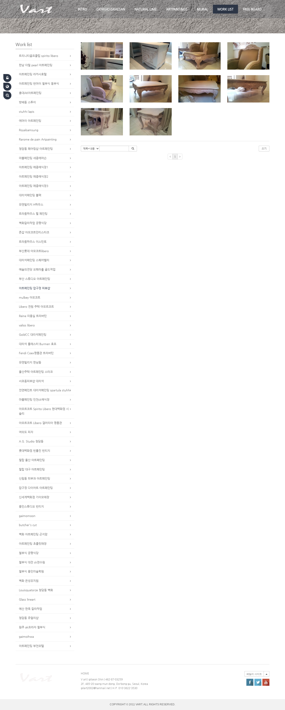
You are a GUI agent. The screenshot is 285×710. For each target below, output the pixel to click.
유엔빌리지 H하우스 (31, 204)
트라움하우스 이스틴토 (33, 241)
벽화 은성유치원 (29, 580)
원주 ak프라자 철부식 (32, 627)
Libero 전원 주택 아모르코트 (36, 306)
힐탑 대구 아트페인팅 (32, 469)
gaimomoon (27, 515)
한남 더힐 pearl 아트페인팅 (35, 65)
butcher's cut (28, 525)
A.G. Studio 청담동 (31, 441)
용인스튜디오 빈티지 (31, 506)
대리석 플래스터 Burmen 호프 (37, 344)
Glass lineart (27, 599)
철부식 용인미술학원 (31, 571)
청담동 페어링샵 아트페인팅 (36, 148)
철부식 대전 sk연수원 (32, 562)
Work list (225, 9)
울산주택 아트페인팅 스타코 (36, 371)
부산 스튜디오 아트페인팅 (34, 278)
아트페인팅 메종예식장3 (33, 185)
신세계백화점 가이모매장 (34, 497)
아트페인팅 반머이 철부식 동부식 (39, 83)
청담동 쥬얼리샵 (29, 617)
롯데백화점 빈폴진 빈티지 (34, 450)
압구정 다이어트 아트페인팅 (36, 487)
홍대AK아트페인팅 (30, 93)
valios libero (27, 325)
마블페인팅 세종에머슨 (33, 158)
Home (85, 673)
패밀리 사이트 (254, 674)
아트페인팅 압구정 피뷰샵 (34, 288)
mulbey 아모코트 (29, 297)
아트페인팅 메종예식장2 (33, 176)
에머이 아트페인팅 (30, 120)
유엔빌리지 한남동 (30, 362)
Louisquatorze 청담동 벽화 (36, 590)
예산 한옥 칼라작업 (30, 608)
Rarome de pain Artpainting (38, 139)
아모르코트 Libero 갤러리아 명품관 (40, 422)
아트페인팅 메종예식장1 (33, 167)
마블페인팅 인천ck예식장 (34, 399)
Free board (252, 9)
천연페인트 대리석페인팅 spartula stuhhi (44, 390)
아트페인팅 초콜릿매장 (33, 543)
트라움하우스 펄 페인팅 (33, 213)
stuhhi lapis (26, 111)
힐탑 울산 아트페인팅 (32, 460)
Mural (202, 9)
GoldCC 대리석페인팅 (32, 334)
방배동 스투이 (27, 102)
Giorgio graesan (110, 9)
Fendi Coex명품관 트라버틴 (36, 353)
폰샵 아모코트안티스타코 (34, 232)
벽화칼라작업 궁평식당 (33, 223)
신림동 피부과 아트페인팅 (34, 478)
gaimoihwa (26, 636)
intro (82, 9)
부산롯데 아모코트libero (34, 251)
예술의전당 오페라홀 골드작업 (37, 269)
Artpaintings (176, 9)
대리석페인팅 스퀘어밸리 (34, 260)
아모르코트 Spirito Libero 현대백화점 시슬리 (44, 411)
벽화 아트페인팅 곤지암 (33, 534)
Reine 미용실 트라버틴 (33, 316)
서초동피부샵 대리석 (31, 381)
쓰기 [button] (264, 148)
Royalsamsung (28, 130)
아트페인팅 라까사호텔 (33, 74)
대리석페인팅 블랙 (30, 195)
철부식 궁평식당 (29, 553)
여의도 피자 (26, 432)
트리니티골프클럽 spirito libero (38, 55)
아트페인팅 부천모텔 (31, 646)
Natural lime (145, 9)
